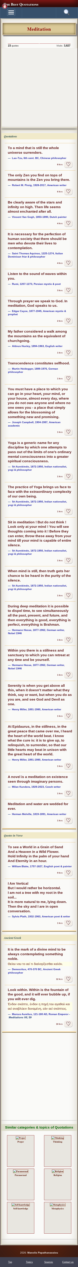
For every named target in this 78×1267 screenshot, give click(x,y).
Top (10, 1262)
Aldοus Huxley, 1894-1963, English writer (37, 346)
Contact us (68, 1262)
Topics (29, 1262)
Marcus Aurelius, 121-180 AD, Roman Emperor (40, 1014)
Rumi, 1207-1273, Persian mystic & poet (36, 283)
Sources (48, 1262)
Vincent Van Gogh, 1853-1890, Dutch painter (39, 217)
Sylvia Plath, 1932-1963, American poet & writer (41, 916)
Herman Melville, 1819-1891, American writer (39, 814)
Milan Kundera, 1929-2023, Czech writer (36, 786)
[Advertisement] (39, 87)
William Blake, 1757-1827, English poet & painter (42, 866)
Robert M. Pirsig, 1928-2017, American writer (39, 185)
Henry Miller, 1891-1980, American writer (36, 709)
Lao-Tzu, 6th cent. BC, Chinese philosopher (39, 158)
